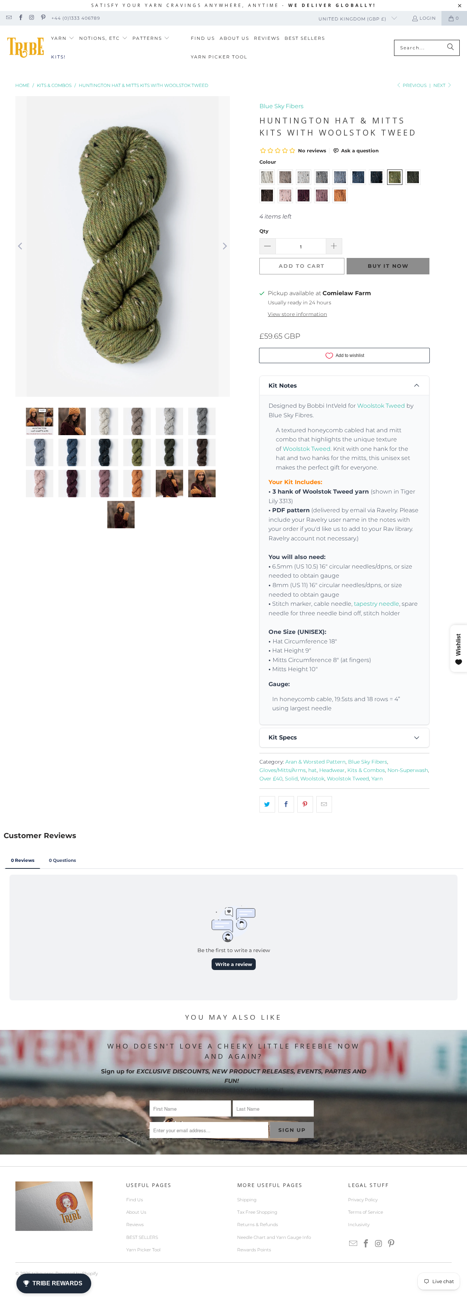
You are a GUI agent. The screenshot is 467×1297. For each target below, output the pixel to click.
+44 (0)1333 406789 (75, 18)
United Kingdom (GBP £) (353, 19)
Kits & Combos (366, 770)
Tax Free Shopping (257, 1212)
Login (428, 18)
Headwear (332, 770)
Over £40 (270, 778)
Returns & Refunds (257, 1224)
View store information (297, 314)
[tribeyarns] (25, 48)
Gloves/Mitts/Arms (282, 770)
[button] (62, 38)
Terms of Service (365, 1212)
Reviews (135, 1224)
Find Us (134, 1199)
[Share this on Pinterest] (305, 804)
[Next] (224, 246)
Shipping (246, 1199)
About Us (136, 1212)
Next (440, 85)
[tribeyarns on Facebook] (20, 18)
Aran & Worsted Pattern (315, 761)
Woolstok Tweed (381, 405)
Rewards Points (254, 1249)
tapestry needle (376, 603)
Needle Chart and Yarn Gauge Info (274, 1237)
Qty (264, 231)
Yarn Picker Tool (143, 1249)
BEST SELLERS (142, 1237)
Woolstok (312, 778)
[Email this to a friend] (324, 804)
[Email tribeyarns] (8, 18)
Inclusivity (359, 1224)
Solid (291, 778)
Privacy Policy (363, 1199)
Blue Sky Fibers (281, 106)
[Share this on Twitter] (267, 804)
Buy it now (388, 266)
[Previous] (21, 246)
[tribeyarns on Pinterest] (43, 18)
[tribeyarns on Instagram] (31, 18)
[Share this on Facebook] (286, 804)
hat (312, 770)
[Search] (450, 48)
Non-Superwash (407, 770)
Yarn (377, 778)
